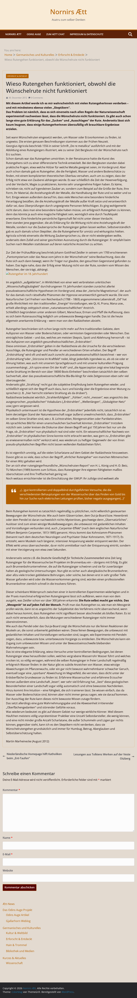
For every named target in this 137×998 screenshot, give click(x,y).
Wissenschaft (14, 963)
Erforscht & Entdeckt (17, 76)
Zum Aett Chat (55, 34)
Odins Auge (34, 34)
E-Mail (8, 854)
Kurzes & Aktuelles (14, 958)
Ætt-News (9, 904)
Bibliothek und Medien (20, 951)
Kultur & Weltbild (17, 933)
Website (8, 870)
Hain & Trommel (16, 945)
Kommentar (11, 790)
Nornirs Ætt (68, 11)
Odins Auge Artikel (17, 915)
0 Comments (37, 97)
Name (8, 838)
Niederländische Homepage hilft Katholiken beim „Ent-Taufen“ (34, 756)
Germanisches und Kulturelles (22, 928)
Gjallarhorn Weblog (18, 921)
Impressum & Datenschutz (86, 34)
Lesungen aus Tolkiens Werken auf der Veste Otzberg (102, 757)
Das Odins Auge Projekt (17, 910)
